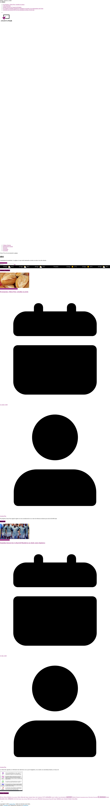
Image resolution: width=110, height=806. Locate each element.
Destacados (7, 540)
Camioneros (40, 797)
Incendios (2, 799)
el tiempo (102, 796)
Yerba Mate (74, 798)
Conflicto (56, 797)
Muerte (19, 798)
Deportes (5, 247)
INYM (14, 798)
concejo (53, 797)
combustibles (48, 797)
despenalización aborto (84, 797)
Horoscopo (20, 790)
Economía (5, 250)
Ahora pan (23, 797)
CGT (43, 797)
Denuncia (78, 797)
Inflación (10, 799)
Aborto (19, 797)
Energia (107, 797)
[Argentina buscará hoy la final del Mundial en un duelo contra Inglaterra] (14, 538)
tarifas (62, 798)
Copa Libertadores (62, 797)
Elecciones (91, 797)
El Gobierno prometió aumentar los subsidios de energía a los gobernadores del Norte (23, 8)
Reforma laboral (46, 798)
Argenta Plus (3, 516)
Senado (55, 798)
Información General (8, 246)
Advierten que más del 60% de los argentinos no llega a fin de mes (18, 10)
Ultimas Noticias (7, 245)
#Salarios (9, 797)
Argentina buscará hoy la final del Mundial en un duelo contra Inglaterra (22, 543)
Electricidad (95, 797)
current (69, 797)
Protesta (40, 799)
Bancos (34, 797)
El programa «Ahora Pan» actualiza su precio (13, 4)
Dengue (74, 797)
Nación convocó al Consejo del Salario (12, 7)
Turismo (70, 798)
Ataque (27, 797)
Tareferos (59, 798)
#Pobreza (5, 797)
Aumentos (30, 797)
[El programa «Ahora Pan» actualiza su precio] (14, 287)
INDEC (6, 798)
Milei (17, 798)
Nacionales (5, 249)
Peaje (31, 798)
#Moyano (1, 797)
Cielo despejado (7, 5)
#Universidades (14, 797)
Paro (29, 798)
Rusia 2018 (51, 798)
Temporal (66, 798)
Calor (37, 797)
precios (36, 798)
